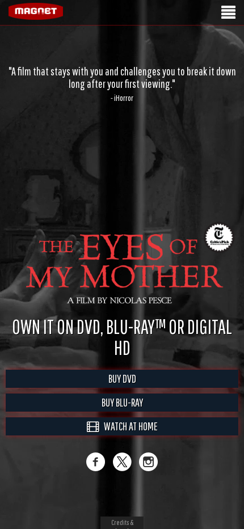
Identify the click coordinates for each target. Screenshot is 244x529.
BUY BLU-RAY (122, 414)
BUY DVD (122, 390)
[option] (122, 84)
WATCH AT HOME (128, 438)
